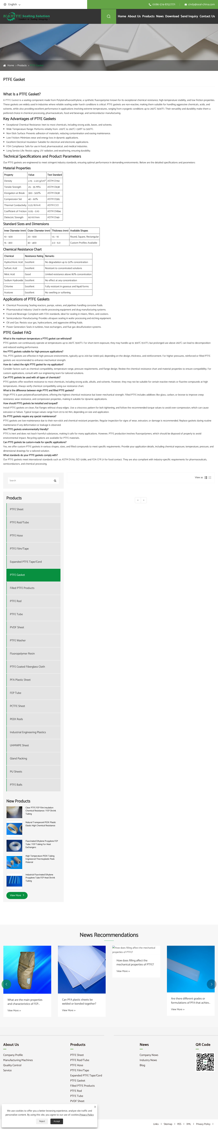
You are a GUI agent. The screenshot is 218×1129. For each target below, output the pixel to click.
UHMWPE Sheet (19, 746)
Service (7, 1070)
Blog (142, 1065)
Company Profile (13, 1055)
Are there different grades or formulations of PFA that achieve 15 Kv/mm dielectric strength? (190, 1001)
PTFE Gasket (36, 65)
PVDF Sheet (17, 628)
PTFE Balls (16, 785)
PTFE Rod (16, 601)
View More (16, 895)
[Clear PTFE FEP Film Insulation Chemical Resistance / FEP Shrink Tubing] (14, 812)
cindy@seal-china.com (201, 4)
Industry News (148, 1060)
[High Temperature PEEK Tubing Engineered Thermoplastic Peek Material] (14, 862)
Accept (57, 1121)
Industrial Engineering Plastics (28, 732)
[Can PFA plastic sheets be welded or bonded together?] (82, 970)
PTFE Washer (18, 641)
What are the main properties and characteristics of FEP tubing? (25, 1002)
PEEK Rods (16, 719)
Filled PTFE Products (22, 588)
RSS (179, 1124)
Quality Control (12, 1065)
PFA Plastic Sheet (20, 680)
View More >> (14, 1010)
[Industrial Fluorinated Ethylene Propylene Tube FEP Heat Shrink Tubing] (14, 881)
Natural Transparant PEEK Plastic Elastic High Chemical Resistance (41, 824)
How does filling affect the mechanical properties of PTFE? (135, 963)
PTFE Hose (16, 536)
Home (122, 16)
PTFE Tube (16, 614)
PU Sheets (16, 772)
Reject (42, 1121)
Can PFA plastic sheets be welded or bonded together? (79, 1002)
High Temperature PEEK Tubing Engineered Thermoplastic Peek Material (40, 859)
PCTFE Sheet (17, 706)
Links (156, 1124)
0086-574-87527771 (163, 4)
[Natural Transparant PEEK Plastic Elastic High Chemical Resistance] (14, 829)
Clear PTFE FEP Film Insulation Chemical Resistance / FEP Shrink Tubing (41, 811)
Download (172, 16)
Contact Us (207, 16)
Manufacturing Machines (18, 1060)
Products (148, 16)
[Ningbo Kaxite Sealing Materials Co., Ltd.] (26, 16)
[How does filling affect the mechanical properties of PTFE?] (136, 950)
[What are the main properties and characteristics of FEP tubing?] (27, 970)
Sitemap (168, 1124)
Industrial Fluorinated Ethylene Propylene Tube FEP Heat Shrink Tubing (40, 878)
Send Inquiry (189, 16)
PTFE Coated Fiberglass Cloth (27, 667)
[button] (6, 984)
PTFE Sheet (16, 509)
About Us (134, 16)
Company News (149, 1055)
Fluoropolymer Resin (22, 654)
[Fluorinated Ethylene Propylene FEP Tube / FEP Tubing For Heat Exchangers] (14, 846)
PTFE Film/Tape (19, 549)
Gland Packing (18, 759)
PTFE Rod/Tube (19, 523)
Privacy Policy (203, 1124)
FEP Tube (15, 693)
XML (188, 1124)
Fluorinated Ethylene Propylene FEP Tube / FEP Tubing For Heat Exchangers (42, 844)
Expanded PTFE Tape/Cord (26, 562)
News (160, 16)
